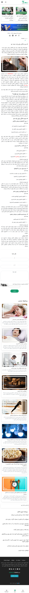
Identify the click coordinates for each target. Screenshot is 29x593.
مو (25, 40)
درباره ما (23, 560)
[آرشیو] (9, 569)
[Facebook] (18, 35)
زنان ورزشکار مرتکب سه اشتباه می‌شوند (18, 415)
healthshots (10, 73)
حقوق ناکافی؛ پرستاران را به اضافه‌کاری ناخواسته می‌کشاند (7, 18)
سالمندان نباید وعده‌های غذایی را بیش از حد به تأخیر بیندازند (16, 493)
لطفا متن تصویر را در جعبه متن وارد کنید (20, 284)
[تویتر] (13, 569)
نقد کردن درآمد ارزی (24, 505)
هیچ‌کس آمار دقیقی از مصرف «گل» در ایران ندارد (17, 519)
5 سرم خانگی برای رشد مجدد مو (19, 44)
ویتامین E (17, 156)
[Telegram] (12, 35)
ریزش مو (26, 85)
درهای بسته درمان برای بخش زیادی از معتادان (17, 546)
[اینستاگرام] (15, 569)
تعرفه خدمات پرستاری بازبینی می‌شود (19, 515)
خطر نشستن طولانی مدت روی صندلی (19, 368)
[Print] (9, 35)
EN (5, 2)
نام (14, 258)
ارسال (14, 291)
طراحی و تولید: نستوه (13, 583)
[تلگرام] (17, 569)
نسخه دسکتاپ (14, 576)
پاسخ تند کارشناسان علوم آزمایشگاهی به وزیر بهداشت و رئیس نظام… (22, 18)
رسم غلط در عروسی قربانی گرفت (21, 529)
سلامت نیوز (21, 2)
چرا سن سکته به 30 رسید (21, 344)
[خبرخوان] (11, 569)
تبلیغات (12, 560)
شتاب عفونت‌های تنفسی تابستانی (19, 319)
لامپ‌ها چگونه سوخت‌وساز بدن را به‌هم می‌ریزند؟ (17, 439)
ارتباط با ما (18, 560)
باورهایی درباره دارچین (22, 391)
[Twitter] (15, 35)
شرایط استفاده (7, 560)
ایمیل (15, 265)
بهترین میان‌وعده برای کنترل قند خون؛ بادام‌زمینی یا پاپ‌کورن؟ (16, 464)
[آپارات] (19, 569)
